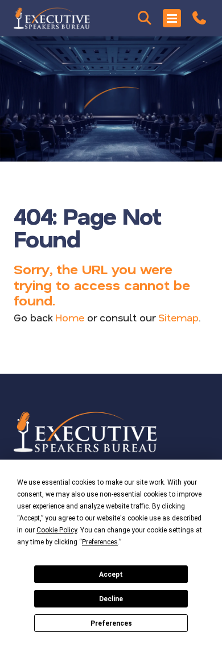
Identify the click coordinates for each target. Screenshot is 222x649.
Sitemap (178, 317)
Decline (111, 599)
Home (69, 317)
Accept (111, 574)
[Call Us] (199, 18)
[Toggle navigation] (172, 18)
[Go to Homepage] (52, 18)
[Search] (144, 18)
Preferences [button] (100, 542)
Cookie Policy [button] (56, 530)
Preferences (111, 623)
